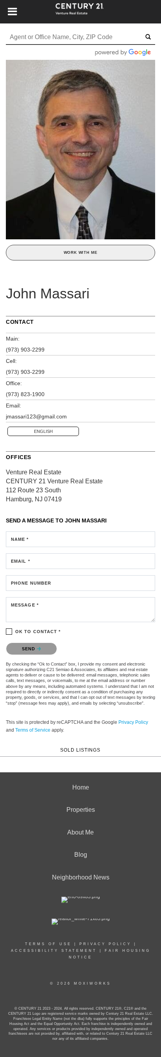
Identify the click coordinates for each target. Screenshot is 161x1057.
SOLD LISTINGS (80, 749)
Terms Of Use (48, 944)
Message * (25, 605)
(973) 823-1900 (25, 394)
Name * (20, 539)
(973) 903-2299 (25, 349)
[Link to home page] (81, 11)
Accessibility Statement (54, 951)
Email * (20, 561)
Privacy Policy (133, 722)
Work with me (81, 252)
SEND (29, 648)
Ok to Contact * (38, 631)
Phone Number (31, 583)
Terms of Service (32, 730)
